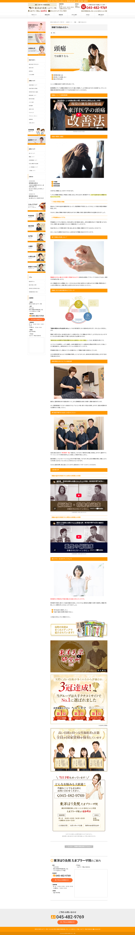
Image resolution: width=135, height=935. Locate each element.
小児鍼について (32, 170)
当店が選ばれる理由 (33, 88)
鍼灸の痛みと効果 (32, 285)
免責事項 (31, 119)
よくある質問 (31, 74)
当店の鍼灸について (33, 85)
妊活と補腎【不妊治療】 (33, 163)
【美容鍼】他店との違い (33, 291)
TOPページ (33, 15)
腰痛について (31, 156)
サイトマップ (31, 112)
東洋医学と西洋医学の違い (34, 288)
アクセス (88, 15)
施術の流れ (47, 15)
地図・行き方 (31, 109)
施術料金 (61, 15)
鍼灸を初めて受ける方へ (34, 64)
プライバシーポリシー (33, 116)
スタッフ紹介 (74, 15)
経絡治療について (32, 95)
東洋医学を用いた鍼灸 (33, 92)
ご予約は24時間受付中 (62, 880)
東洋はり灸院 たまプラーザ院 (70, 933)
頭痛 (54, 32)
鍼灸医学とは (31, 281)
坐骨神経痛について (33, 160)
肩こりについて (32, 153)
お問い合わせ (101, 15)
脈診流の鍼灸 (32, 98)
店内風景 (31, 105)
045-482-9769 (62, 875)
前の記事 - (79, 846)
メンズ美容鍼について (33, 167)
